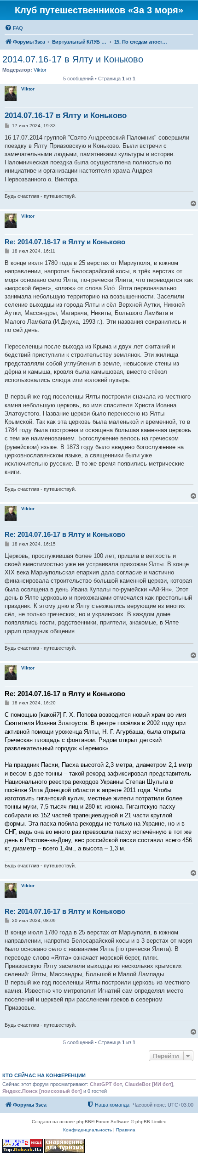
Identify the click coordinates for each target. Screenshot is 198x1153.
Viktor (40, 70)
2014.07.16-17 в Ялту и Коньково (72, 59)
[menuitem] (14, 28)
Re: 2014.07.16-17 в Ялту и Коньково (65, 242)
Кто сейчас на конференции (44, 1075)
